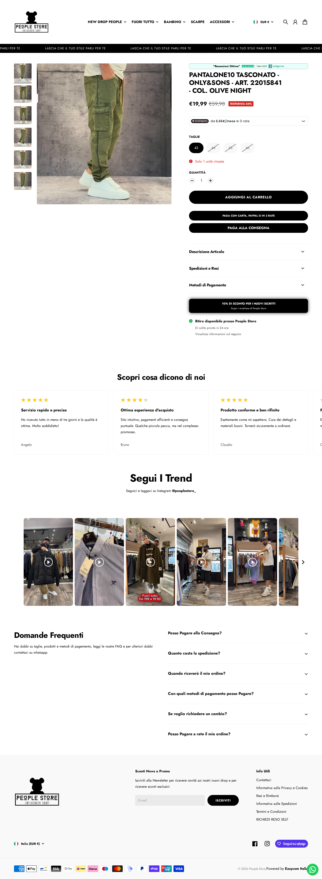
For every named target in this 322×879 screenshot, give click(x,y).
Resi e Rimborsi (267, 795)
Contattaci (263, 779)
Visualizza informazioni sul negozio (218, 334)
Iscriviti (223, 800)
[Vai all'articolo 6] (23, 181)
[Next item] (303, 562)
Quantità (197, 172)
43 (196, 147)
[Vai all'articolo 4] (23, 137)
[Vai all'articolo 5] (23, 159)
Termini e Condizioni (271, 811)
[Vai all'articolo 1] (23, 72)
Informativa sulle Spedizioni (276, 803)
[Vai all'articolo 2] (23, 94)
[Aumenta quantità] (210, 181)
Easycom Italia (296, 868)
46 (247, 147)
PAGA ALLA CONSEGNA (248, 227)
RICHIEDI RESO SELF (272, 819)
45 (230, 147)
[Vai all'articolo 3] (23, 115)
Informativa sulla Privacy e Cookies (282, 787)
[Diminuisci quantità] (192, 181)
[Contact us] (312, 869)
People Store (257, 868)
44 (213, 147)
